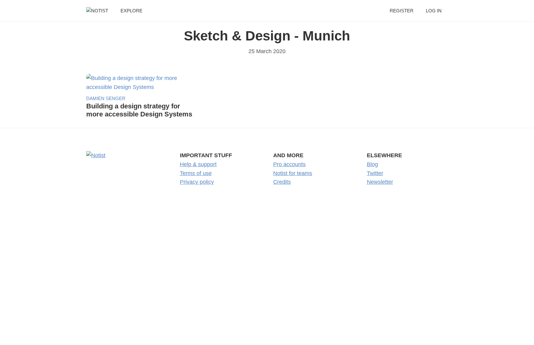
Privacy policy (197, 182)
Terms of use (196, 173)
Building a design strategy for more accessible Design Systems (139, 110)
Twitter (375, 173)
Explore (131, 10)
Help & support (198, 164)
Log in (434, 10)
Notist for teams (292, 173)
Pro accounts (289, 164)
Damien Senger (105, 98)
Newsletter (380, 182)
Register (401, 10)
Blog (372, 164)
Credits (282, 182)
